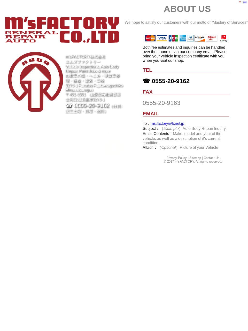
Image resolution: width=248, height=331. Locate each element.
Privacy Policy (176, 158)
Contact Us (211, 158)
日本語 (244, 2)
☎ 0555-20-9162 (166, 81)
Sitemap (195, 158)
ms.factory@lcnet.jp (167, 123)
